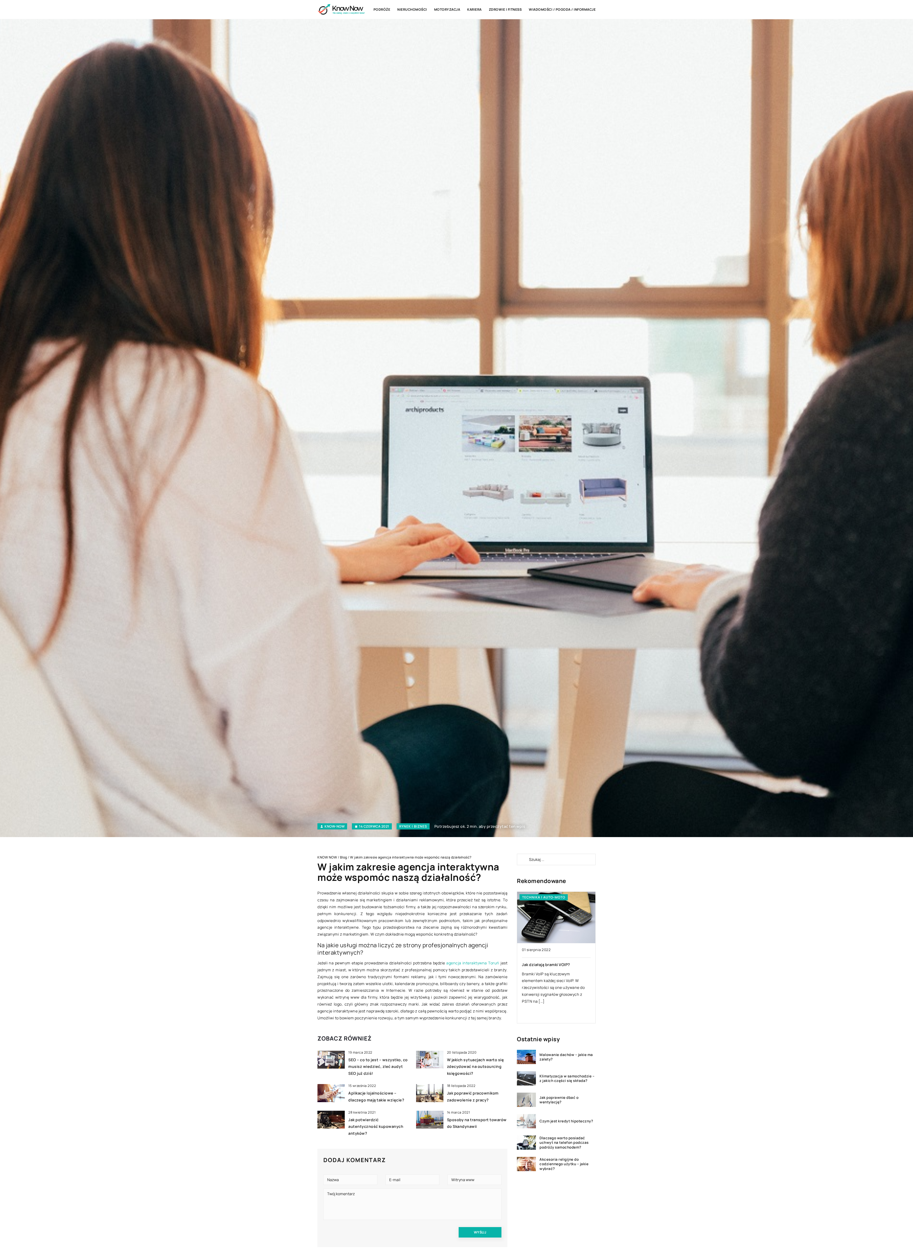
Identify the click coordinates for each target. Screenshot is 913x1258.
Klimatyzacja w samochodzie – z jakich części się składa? (566, 1078)
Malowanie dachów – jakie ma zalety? (566, 1057)
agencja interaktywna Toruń (472, 963)
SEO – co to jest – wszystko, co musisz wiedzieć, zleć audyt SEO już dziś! (378, 1066)
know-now (335, 826)
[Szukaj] (522, 859)
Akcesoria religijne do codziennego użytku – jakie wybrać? (563, 1164)
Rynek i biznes (413, 826)
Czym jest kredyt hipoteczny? (566, 1121)
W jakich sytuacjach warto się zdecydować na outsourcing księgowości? (475, 1066)
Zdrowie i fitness (505, 9)
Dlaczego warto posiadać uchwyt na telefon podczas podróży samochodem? (564, 1143)
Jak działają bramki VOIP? (546, 964)
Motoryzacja (447, 9)
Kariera (474, 9)
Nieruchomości (412, 9)
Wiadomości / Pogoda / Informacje (562, 9)
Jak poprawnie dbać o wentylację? (558, 1100)
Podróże (382, 9)
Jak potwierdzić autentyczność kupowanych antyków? (375, 1126)
